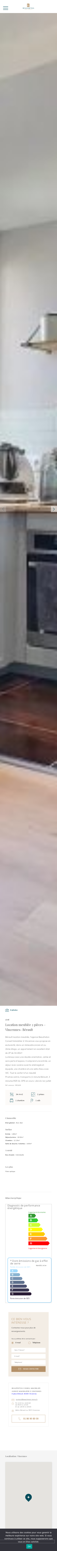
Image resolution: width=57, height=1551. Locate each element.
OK (29, 1546)
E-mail (18, 1343)
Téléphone (36, 1343)
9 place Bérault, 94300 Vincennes (24, 1394)
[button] (54, 509)
